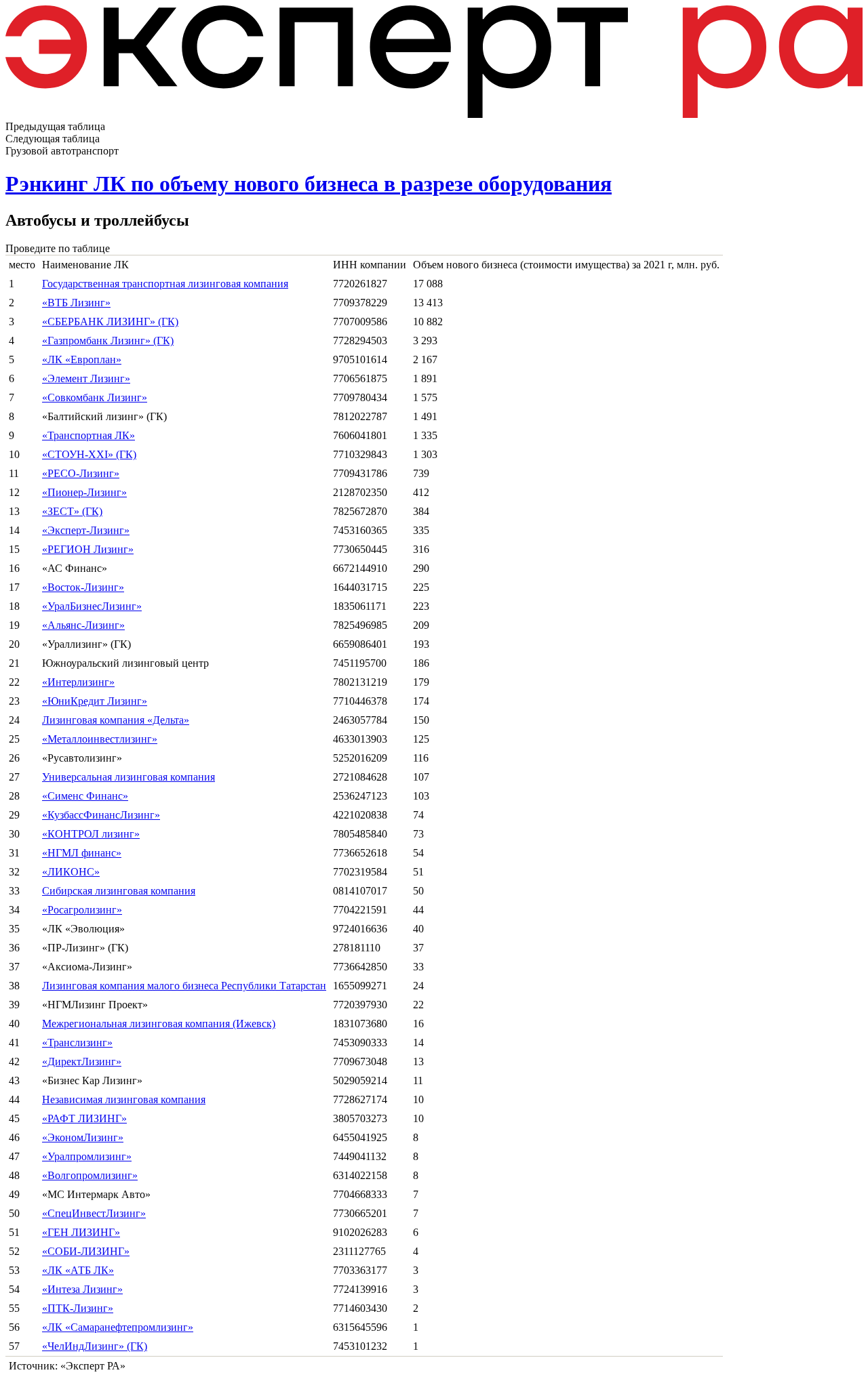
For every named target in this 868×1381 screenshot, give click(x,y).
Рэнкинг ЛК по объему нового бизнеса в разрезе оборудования (308, 183)
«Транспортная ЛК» (88, 435)
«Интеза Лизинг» (82, 1289)
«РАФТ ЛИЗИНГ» (84, 1118)
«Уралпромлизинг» (87, 1156)
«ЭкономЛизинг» (82, 1137)
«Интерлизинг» (78, 682)
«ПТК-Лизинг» (77, 1308)
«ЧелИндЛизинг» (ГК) (94, 1346)
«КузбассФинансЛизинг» (101, 815)
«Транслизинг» (77, 1042)
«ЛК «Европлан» (81, 359)
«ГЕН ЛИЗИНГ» (81, 1232)
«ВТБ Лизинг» (76, 302)
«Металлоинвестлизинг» (99, 739)
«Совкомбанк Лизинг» (94, 397)
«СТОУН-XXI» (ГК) (89, 454)
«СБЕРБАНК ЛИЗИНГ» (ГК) (110, 321)
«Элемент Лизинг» (86, 378)
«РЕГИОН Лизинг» (88, 549)
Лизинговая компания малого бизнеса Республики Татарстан (184, 985)
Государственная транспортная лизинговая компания (165, 283)
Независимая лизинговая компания (123, 1099)
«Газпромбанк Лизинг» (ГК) (108, 340)
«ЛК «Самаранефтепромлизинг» (117, 1327)
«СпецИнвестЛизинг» (94, 1213)
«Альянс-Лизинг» (83, 625)
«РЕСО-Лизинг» (80, 473)
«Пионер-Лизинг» (84, 492)
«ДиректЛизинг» (81, 1061)
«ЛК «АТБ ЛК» (78, 1270)
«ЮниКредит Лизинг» (94, 701)
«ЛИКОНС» (71, 872)
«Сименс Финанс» (85, 796)
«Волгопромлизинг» (90, 1175)
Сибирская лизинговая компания (118, 890)
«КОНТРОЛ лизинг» (91, 834)
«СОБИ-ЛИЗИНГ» (86, 1251)
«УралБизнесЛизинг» (92, 606)
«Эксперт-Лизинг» (86, 530)
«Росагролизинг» (82, 909)
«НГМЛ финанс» (81, 853)
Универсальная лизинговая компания (128, 777)
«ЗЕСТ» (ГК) (72, 511)
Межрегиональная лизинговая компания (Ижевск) (158, 1023)
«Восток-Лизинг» (83, 587)
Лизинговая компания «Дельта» (115, 720)
